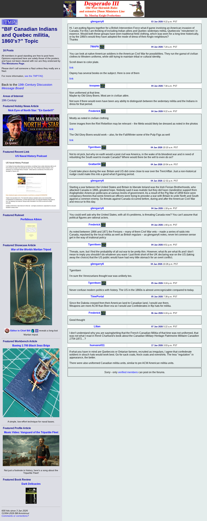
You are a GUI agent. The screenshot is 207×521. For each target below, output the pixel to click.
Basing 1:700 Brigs (31, 345)
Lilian (97, 326)
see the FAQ (34, 76)
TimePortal (97, 296)
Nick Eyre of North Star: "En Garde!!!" (31, 110)
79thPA (94, 46)
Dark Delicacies (31, 483)
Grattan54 (94, 164)
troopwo (94, 85)
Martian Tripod (31, 249)
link (71, 67)
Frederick (94, 111)
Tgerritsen (94, 147)
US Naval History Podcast (31, 156)
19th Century (9, 100)
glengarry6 (97, 21)
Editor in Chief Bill (20, 330)
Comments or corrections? (15, 516)
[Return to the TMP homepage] (10, 23)
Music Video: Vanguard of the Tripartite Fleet (31, 432)
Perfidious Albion (31, 219)
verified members (128, 372)
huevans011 (97, 345)
